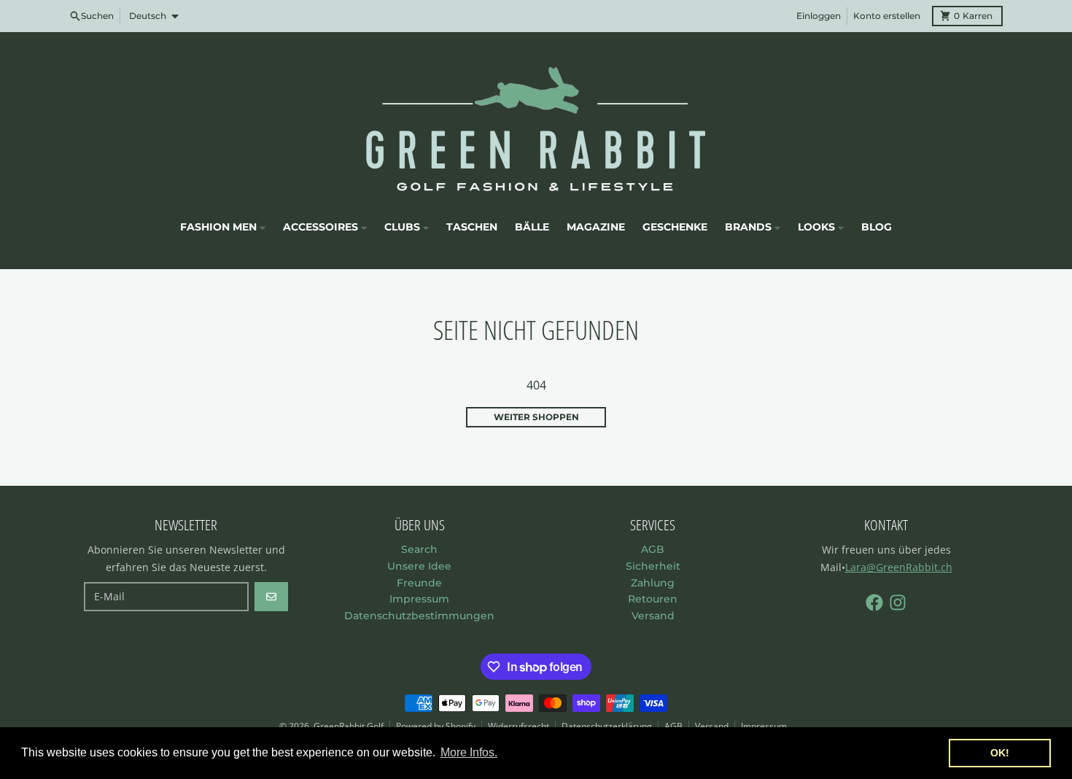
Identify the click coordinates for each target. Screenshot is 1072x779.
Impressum (764, 726)
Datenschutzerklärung (607, 726)
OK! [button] (999, 753)
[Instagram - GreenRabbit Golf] (897, 602)
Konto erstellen (886, 15)
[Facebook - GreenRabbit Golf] (874, 602)
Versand (712, 726)
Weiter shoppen (536, 416)
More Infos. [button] (468, 752)
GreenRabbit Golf (349, 726)
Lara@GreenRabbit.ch (898, 567)
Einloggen (818, 15)
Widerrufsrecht (518, 726)
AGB (673, 726)
